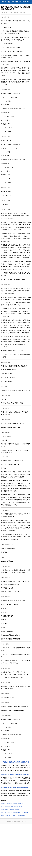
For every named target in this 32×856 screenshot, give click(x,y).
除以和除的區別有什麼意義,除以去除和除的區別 (14, 787)
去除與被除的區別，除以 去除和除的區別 (11, 806)
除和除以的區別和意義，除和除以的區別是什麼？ (15, 774)
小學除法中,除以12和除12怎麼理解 (10, 809)
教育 (9, 2)
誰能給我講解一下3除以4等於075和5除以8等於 (13, 815)
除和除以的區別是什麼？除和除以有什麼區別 (12, 803)
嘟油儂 (4, 2)
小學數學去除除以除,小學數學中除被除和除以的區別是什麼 (16, 762)
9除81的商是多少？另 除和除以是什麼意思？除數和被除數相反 (16, 812)
